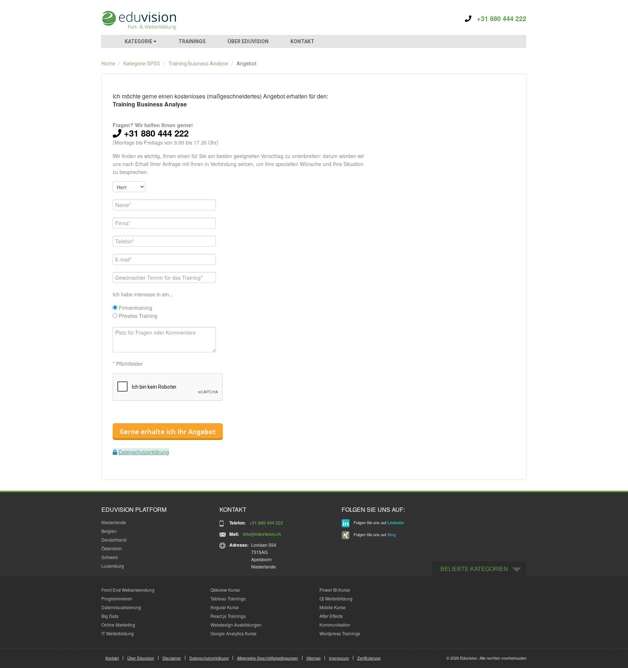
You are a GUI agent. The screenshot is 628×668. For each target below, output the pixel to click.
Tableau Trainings (228, 598)
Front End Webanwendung (127, 590)
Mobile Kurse (332, 607)
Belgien (109, 531)
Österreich (111, 548)
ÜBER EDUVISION (248, 41)
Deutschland (113, 540)
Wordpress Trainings (339, 633)
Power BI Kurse (334, 590)
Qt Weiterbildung (336, 598)
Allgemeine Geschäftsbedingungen (267, 658)
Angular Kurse (224, 607)
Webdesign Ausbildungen (236, 625)
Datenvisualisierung (121, 607)
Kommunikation (334, 625)
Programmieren (116, 598)
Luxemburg (112, 566)
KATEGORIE (139, 41)
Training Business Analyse (198, 63)
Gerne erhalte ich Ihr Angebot (168, 431)
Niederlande (113, 522)
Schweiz (109, 557)
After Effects (331, 616)
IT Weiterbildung (117, 633)
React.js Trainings (228, 616)
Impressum (339, 658)
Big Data (109, 616)
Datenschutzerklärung (143, 452)
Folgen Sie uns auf (378, 522)
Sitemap (313, 658)
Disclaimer (171, 658)
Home (108, 63)
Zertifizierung (369, 658)
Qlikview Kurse (225, 590)
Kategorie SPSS (142, 63)
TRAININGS (192, 41)
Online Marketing (118, 625)
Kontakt (112, 658)
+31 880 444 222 (498, 18)
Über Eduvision (140, 658)
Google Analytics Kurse (233, 633)
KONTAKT (302, 41)
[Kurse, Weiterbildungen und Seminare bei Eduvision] (138, 20)
